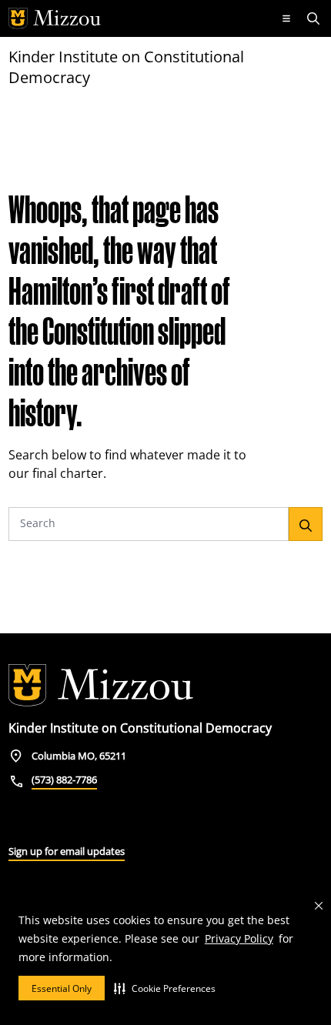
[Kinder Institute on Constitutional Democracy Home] (100, 685)
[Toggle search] (315, 18)
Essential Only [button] (62, 988)
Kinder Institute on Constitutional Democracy (126, 67)
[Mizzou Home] (137, 18)
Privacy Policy (239, 938)
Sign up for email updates (66, 851)
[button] (165, 988)
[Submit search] (306, 524)
